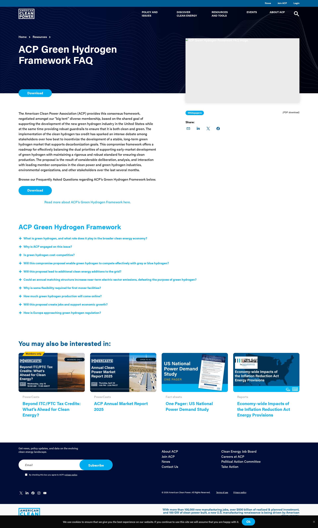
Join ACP (282, 3)
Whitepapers (195, 112)
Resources (40, 37)
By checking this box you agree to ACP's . (53, 474)
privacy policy (71, 474)
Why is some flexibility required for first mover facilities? (62, 288)
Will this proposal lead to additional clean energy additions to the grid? (72, 271)
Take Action (229, 466)
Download (35, 92)
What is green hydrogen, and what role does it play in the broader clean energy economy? (85, 238)
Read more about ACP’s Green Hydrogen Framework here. (87, 201)
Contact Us (170, 466)
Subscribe (96, 465)
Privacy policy (239, 492)
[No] (314, 521)
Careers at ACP (232, 456)
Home (23, 37)
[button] (153, 14)
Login (296, 3)
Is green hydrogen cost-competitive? (49, 255)
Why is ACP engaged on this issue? (48, 247)
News (268, 3)
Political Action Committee (241, 461)
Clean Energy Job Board (239, 451)
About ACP (170, 451)
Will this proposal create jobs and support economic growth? (65, 304)
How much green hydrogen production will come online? (63, 296)
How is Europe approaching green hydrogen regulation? (62, 313)
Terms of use (222, 492)
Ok (248, 521)
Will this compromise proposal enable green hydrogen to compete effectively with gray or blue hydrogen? (96, 263)
